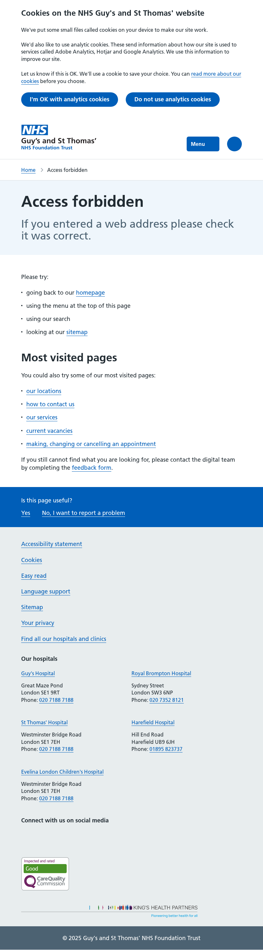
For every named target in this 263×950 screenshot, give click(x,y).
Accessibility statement (51, 544)
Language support (45, 591)
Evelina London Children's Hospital (62, 772)
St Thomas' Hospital (44, 722)
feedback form (91, 467)
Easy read (34, 575)
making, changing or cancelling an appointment (91, 444)
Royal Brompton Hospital (161, 673)
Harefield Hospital (153, 722)
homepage (90, 292)
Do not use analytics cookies (172, 99)
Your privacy (37, 622)
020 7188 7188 (56, 700)
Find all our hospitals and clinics (63, 639)
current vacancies (49, 430)
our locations (43, 391)
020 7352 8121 (166, 700)
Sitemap (32, 607)
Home (28, 170)
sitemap (77, 332)
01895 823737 (165, 749)
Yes (25, 513)
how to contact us (50, 404)
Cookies (31, 560)
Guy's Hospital (38, 673)
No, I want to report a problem (83, 513)
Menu (198, 144)
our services (41, 417)
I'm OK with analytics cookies (69, 99)
